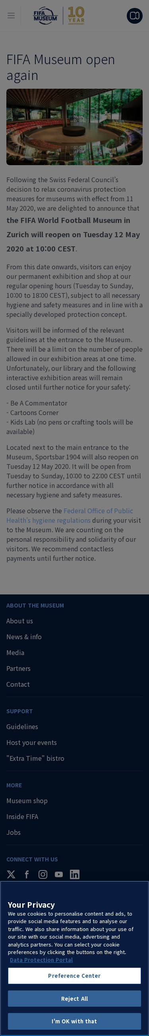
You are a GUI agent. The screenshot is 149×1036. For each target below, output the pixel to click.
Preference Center (74, 975)
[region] (74, 958)
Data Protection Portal (41, 960)
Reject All (74, 998)
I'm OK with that (74, 1021)
